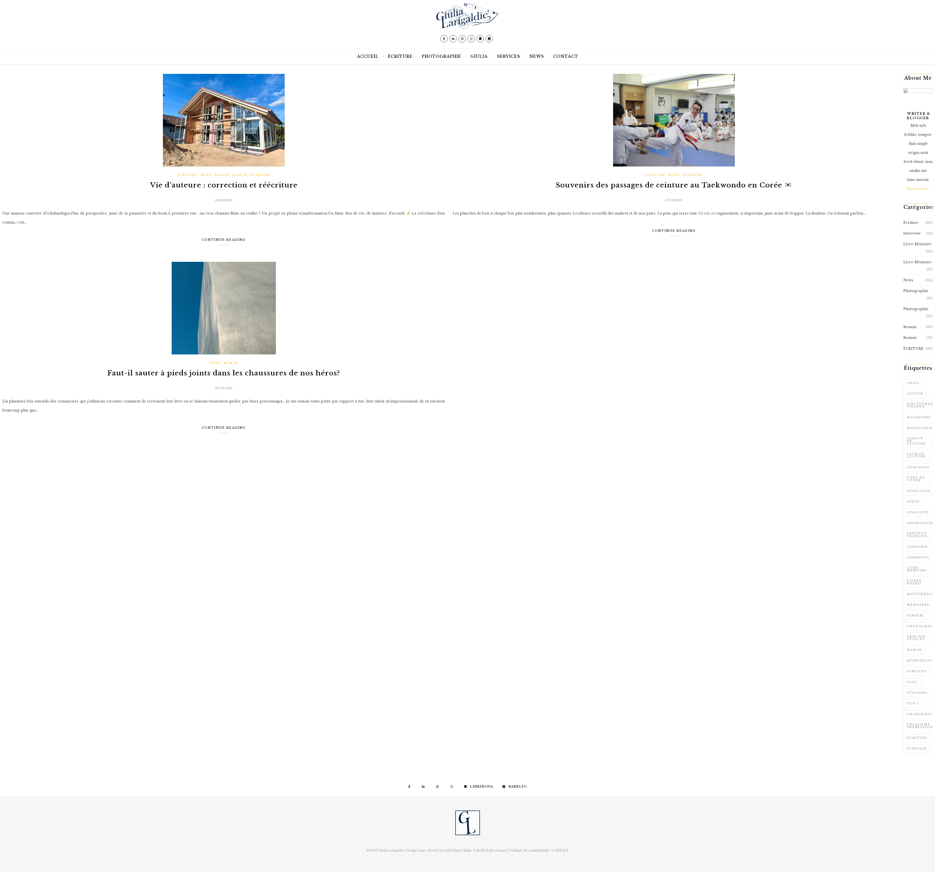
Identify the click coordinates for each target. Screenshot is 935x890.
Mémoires (918, 604)
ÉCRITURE (400, 56)
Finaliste (918, 512)
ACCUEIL (368, 56)
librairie (917, 546)
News (206, 175)
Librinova (918, 557)
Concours (918, 467)
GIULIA (479, 56)
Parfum (915, 615)
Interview (912, 233)
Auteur (915, 393)
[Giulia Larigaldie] (467, 24)
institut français (917, 535)
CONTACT (565, 56)
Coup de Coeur (916, 479)
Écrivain (916, 748)
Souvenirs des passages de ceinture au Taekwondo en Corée (670, 185)
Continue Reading (223, 240)
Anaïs (913, 383)
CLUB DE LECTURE (916, 455)
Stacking (917, 692)
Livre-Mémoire (917, 244)
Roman (222, 175)
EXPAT (913, 501)
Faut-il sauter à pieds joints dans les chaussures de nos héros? (223, 373)
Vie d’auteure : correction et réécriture (224, 185)
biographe (919, 417)
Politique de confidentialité (529, 850)
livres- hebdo (915, 582)
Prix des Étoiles (916, 638)
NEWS (536, 56)
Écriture (187, 175)
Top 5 (913, 703)
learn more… (918, 188)
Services (917, 671)
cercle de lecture (916, 441)
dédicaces (919, 491)
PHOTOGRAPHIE (441, 56)
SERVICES (508, 56)
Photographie (915, 291)
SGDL (912, 682)
